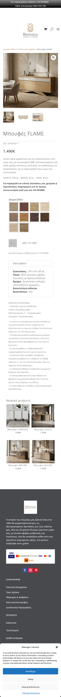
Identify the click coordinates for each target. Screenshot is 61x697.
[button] (56, 647)
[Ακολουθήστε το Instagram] (30, 570)
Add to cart (29, 243)
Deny (30, 679)
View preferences (30, 686)
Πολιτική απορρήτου (31, 693)
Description (19, 263)
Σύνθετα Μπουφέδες (26, 49)
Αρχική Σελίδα (9, 49)
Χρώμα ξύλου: (16, 199)
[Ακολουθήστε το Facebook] (25, 570)
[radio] (13, 206)
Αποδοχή (30, 671)
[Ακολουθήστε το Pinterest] (36, 570)
